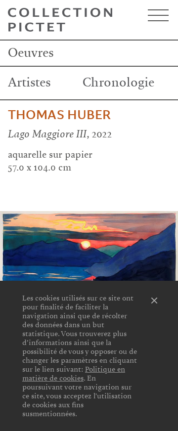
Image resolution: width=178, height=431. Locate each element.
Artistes (29, 82)
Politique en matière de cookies (73, 373)
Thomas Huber (59, 115)
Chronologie (118, 82)
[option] (89, 260)
